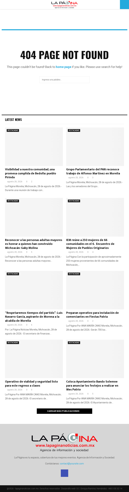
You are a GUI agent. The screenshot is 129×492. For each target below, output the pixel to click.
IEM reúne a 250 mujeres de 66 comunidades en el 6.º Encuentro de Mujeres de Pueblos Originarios (90, 244)
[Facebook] (64, 473)
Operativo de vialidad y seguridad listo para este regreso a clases (31, 383)
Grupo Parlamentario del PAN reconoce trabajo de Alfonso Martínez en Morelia (93, 171)
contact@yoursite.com (72, 463)
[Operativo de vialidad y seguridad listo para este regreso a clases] (34, 359)
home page (63, 67)
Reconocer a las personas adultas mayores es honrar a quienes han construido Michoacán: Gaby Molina (33, 244)
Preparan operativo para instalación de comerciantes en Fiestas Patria (92, 314)
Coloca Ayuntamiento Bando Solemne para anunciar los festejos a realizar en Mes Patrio (92, 385)
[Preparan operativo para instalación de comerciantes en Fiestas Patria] (95, 290)
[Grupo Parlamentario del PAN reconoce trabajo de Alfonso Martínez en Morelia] (95, 146)
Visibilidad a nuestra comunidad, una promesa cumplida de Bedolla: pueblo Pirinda (30, 173)
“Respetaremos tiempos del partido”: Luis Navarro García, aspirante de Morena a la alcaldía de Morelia (33, 316)
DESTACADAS (13, 130)
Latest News (13, 119)
